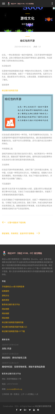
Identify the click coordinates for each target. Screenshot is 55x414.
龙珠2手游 (6, 348)
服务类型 (5, 300)
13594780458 (12, 384)
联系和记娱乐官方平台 (11, 304)
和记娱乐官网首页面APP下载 (13, 331)
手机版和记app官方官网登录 (13, 286)
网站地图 (5, 309)
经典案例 (5, 291)
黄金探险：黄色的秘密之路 (14, 357)
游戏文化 (5, 295)
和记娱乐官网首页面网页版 (12, 322)
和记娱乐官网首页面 (43, 406)
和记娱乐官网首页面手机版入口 (14, 327)
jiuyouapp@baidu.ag (14, 389)
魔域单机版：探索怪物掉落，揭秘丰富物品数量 (23, 366)
